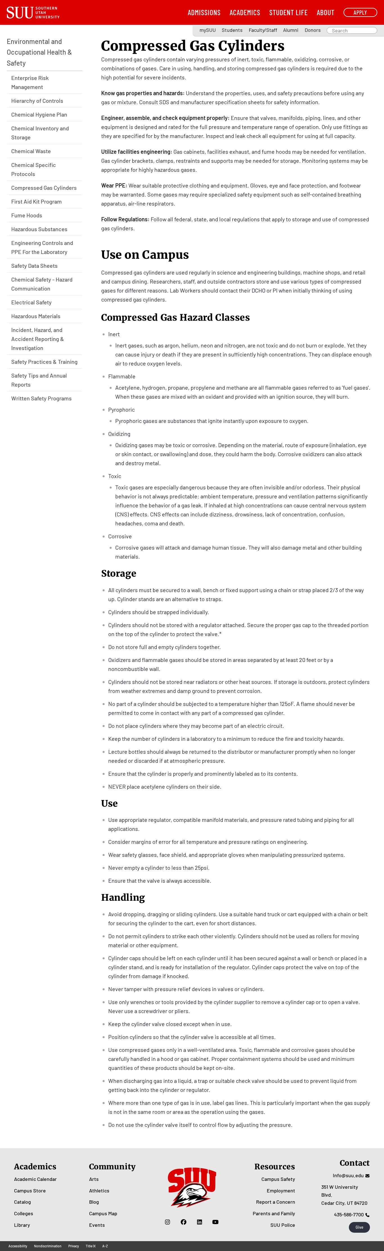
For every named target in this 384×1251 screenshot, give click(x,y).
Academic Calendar (35, 1179)
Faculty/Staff (263, 30)
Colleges (23, 1213)
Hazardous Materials (35, 316)
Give (359, 1227)
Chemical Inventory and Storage (40, 133)
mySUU (208, 30)
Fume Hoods (26, 215)
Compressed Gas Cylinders (44, 187)
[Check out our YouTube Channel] (215, 1222)
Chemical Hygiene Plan (39, 114)
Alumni (291, 30)
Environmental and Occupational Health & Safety (39, 52)
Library (22, 1225)
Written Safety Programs (41, 398)
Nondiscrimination (48, 1246)
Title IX (91, 1246)
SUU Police (282, 1225)
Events (97, 1225)
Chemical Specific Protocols (33, 169)
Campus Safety (278, 1179)
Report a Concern (275, 1202)
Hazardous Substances (39, 229)
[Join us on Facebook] (183, 1222)
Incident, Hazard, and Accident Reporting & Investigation (37, 338)
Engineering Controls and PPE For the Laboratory (42, 247)
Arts (94, 1179)
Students (232, 30)
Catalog (22, 1202)
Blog (94, 1202)
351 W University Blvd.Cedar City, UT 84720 (344, 1195)
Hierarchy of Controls (37, 100)
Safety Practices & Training (44, 361)
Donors (313, 30)
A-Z (105, 1246)
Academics (245, 12)
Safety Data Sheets (34, 265)
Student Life (288, 12)
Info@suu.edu (348, 1175)
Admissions (204, 12)
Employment (281, 1190)
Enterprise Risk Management (30, 82)
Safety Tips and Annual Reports (39, 380)
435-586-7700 (349, 1214)
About (326, 12)
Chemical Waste (31, 151)
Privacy (73, 1246)
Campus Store (30, 1190)
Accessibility (17, 1246)
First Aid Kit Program (36, 201)
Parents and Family (274, 1213)
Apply (360, 12)
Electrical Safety (31, 302)
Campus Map (103, 1213)
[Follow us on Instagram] (167, 1222)
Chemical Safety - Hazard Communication (42, 284)
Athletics (99, 1190)
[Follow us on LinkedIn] (199, 1222)
